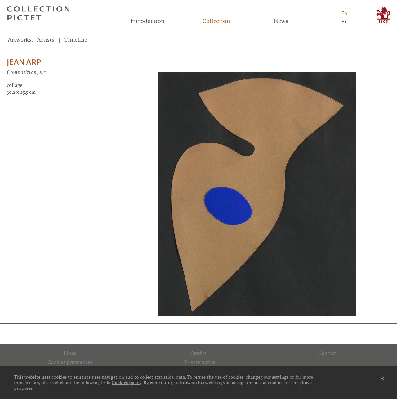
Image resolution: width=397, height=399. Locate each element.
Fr (344, 22)
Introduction (147, 21)
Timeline (75, 39)
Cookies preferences (69, 362)
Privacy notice (199, 362)
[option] (275, 190)
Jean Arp (24, 62)
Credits (198, 353)
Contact (327, 353)
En (344, 13)
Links (70, 353)
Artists (45, 39)
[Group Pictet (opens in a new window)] (383, 15)
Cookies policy (126, 382)
